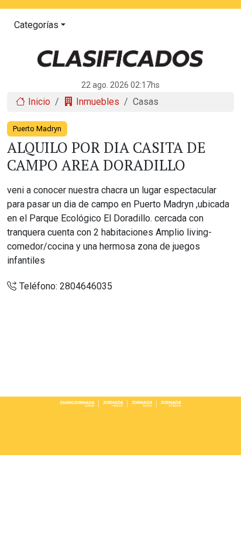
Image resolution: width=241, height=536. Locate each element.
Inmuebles (97, 101)
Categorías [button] (36, 24)
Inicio (39, 101)
